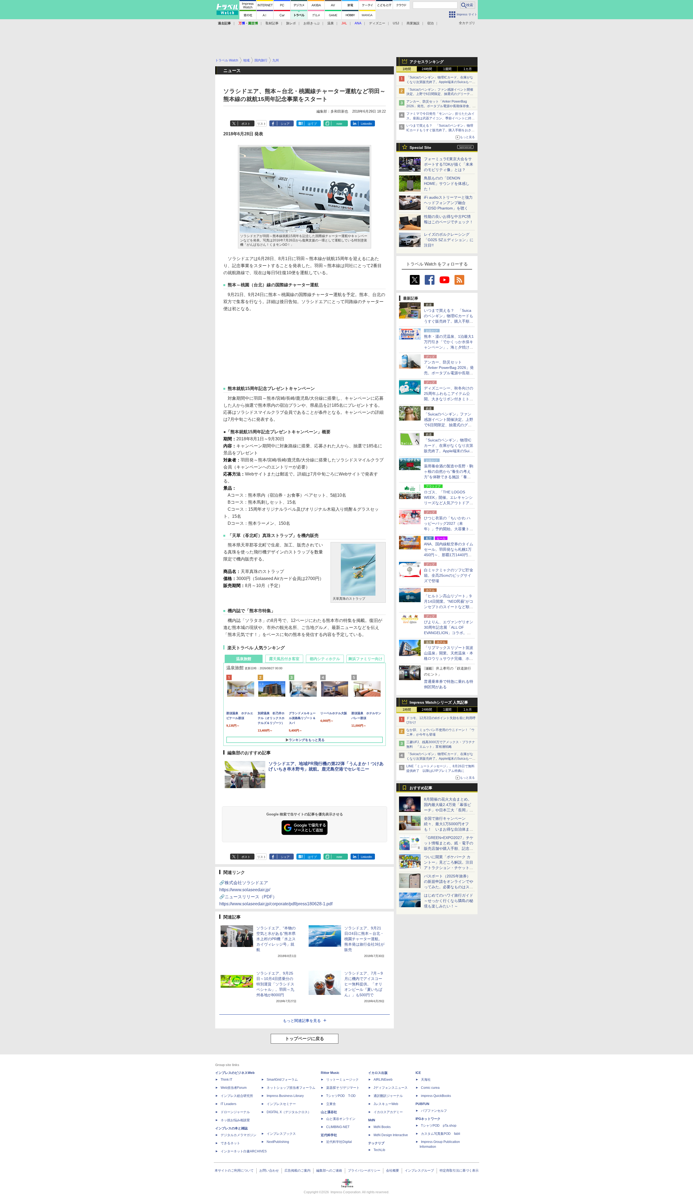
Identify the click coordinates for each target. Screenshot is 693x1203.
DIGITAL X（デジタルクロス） (289, 1112)
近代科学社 (329, 1135)
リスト (261, 123)
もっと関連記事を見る (302, 1020)
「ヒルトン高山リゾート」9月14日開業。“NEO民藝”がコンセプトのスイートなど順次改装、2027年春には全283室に (448, 607)
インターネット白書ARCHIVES (244, 1151)
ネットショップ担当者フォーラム (291, 1088)
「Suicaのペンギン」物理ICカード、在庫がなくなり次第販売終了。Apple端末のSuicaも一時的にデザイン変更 (440, 82)
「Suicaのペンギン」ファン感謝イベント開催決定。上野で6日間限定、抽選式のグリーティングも (439, 94)
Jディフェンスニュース (391, 1088)
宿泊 (430, 23)
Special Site (420, 147)
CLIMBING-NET (337, 1127)
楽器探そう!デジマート (342, 1088)
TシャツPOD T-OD (341, 1096)
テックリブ (376, 1143)
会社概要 (392, 1170)
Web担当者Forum (234, 1088)
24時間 (427, 69)
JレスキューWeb (386, 1104)
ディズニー (377, 23)
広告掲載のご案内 (297, 1170)
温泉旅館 (243, 659)
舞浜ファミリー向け (365, 659)
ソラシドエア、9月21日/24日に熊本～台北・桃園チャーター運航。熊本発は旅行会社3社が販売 (364, 939)
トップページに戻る (304, 1038)
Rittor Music (330, 1073)
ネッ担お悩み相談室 (235, 1120)
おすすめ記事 (421, 788)
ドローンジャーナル (235, 1112)
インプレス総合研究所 (237, 1096)
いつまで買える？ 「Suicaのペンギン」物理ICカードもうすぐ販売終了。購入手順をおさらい (440, 130)
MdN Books (382, 1127)
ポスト (245, 123)
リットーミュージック (342, 1079)
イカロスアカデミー (388, 1112)
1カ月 (467, 69)
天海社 (426, 1079)
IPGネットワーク (428, 1119)
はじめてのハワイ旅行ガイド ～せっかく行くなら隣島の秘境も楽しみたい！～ (448, 900)
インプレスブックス (281, 1134)
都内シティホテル (325, 659)
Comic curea (430, 1088)
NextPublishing (278, 1142)
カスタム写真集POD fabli (440, 1134)
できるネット (230, 1143)
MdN (371, 1120)
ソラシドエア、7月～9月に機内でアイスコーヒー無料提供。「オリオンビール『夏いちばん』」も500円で (363, 984)
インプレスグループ (419, 1170)
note (339, 123)
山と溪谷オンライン (340, 1119)
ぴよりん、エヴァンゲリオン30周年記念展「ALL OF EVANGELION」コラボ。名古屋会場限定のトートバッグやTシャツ (448, 633)
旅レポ (291, 23)
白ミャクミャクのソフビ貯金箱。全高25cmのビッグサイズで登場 (448, 575)
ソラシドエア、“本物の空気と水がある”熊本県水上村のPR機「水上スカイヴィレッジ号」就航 (276, 939)
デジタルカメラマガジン (238, 1135)
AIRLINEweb (383, 1079)
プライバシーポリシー (364, 1170)
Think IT (226, 1079)
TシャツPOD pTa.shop (438, 1125)
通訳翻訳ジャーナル (388, 1096)
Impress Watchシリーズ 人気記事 (439, 702)
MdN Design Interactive (391, 1135)
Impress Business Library (285, 1096)
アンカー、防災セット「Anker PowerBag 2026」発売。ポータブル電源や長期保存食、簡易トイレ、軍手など (441, 106)
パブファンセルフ (434, 1111)
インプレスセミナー (281, 1104)
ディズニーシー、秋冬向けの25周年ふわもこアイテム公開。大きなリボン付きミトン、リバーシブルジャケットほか (448, 399)
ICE (418, 1073)
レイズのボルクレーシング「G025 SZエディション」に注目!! (448, 239)
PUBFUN (422, 1104)
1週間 (447, 69)
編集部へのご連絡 (329, 1170)
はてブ (312, 123)
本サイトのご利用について (234, 1170)
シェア (285, 123)
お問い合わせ (269, 1170)
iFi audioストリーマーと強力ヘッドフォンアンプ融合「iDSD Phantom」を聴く (448, 202)
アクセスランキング (427, 62)
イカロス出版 (378, 1073)
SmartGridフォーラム (282, 1079)
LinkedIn (366, 123)
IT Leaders (228, 1104)
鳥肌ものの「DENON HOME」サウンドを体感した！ (446, 183)
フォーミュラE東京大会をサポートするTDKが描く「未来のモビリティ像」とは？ (448, 164)
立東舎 (331, 1104)
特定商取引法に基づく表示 (459, 1170)
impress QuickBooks (436, 1096)
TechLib (379, 1150)
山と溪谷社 (329, 1112)
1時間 (407, 69)
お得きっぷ (311, 23)
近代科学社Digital (339, 1142)
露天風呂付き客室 (284, 659)
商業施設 (413, 23)
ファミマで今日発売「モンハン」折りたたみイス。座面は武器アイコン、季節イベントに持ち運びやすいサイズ (440, 118)
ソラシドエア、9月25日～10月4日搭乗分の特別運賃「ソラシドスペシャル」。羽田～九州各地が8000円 (275, 984)
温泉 (330, 23)
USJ (396, 23)
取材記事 (272, 23)
